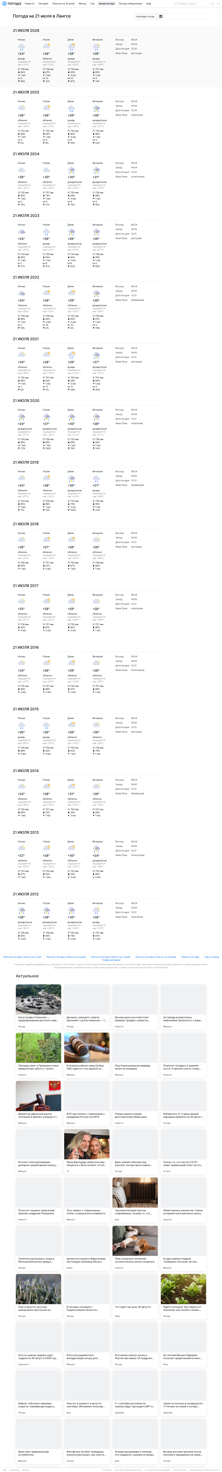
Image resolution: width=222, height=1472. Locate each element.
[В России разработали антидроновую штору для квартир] (86, 1344)
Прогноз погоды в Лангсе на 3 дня (22, 956)
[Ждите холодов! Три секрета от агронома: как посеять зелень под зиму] (183, 1296)
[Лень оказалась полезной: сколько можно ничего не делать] (135, 1248)
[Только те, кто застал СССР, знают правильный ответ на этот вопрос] (183, 1151)
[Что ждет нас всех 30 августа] (135, 1296)
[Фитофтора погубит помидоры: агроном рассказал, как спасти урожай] (86, 1441)
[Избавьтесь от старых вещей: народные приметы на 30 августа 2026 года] (183, 1103)
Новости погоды (190, 956)
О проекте (107, 1470)
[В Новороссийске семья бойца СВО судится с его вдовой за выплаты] (86, 1055)
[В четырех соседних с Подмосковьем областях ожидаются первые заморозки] (86, 1296)
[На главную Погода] (14, 3)
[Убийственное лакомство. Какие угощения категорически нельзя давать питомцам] (183, 1200)
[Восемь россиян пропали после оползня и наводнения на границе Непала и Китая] (183, 1441)
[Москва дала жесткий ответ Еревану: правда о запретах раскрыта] (135, 1007)
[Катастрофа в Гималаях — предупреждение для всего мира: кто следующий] (38, 1007)
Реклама (25, 1470)
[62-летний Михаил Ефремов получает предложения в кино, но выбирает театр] (183, 1344)
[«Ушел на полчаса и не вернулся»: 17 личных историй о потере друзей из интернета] (183, 1393)
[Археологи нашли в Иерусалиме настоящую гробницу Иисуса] (86, 1248)
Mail (4, 1470)
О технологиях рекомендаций (157, 1470)
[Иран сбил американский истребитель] (38, 1441)
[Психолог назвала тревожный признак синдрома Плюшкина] (38, 1200)
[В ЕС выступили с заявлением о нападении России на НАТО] (86, 1103)
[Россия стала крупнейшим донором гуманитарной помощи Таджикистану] (38, 1151)
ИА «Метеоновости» (210, 1470)
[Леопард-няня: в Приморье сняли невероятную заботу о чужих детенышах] (38, 1055)
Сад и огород (211, 956)
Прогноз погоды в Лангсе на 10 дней (155, 956)
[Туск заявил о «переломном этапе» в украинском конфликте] (86, 1200)
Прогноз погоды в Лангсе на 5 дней (66, 956)
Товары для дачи (111, 959)
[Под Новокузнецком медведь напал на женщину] (135, 1055)
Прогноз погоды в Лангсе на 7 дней (110, 956)
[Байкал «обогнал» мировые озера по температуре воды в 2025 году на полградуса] (38, 1393)
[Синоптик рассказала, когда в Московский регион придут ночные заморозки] (38, 1248)
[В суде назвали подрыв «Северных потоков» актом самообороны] (183, 1248)
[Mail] (4, 3)
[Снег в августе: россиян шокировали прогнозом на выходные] (38, 1296)
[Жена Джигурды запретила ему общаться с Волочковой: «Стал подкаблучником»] (86, 1151)
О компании (14, 1470)
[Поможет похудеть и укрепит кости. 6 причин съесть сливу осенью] (183, 1055)
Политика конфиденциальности (128, 1470)
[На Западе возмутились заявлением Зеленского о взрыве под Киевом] (183, 1007)
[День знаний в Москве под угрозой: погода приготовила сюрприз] (135, 1151)
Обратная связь (180, 1470)
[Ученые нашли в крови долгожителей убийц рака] (135, 1103)
